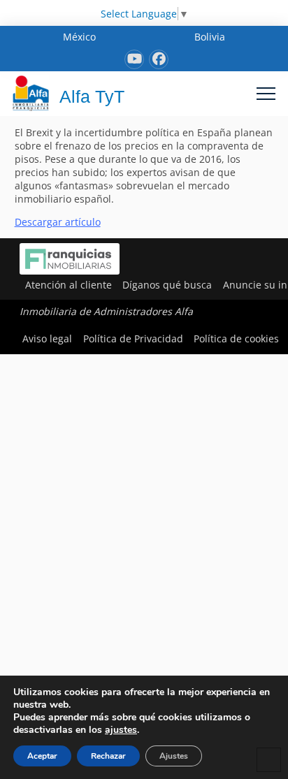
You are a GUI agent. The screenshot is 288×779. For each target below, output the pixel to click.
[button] (266, 93)
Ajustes (173, 756)
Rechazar (108, 756)
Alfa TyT (91, 96)
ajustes (121, 730)
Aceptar (42, 756)
